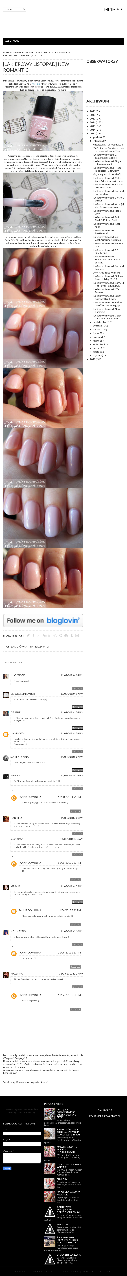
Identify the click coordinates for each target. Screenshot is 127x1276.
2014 (93, 129)
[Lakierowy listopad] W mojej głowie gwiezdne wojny (108, 205)
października (100, 322)
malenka (17, 973)
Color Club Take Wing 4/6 (106, 272)
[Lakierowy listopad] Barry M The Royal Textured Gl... (108, 284)
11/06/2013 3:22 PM (69, 862)
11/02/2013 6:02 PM (72, 756)
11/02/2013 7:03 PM (72, 817)
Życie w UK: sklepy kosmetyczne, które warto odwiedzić (68, 1240)
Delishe (15, 712)
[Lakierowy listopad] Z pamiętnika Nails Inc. (105, 156)
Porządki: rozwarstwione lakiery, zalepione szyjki (66, 1113)
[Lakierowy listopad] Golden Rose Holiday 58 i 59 (108, 277)
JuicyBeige (18, 675)
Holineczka (19, 931)
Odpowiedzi (19, 791)
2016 (93, 122)
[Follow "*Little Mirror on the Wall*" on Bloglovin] (43, 615)
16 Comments (59, 52)
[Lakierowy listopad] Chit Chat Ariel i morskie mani (107, 238)
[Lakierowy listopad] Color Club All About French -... (107, 317)
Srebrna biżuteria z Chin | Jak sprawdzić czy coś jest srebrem (68, 1132)
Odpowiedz (78, 688)
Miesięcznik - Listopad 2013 (108, 144)
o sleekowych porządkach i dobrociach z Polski (68, 1209)
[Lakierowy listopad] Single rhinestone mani (107, 163)
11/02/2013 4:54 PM (72, 712)
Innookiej (35, 84)
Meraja (15, 886)
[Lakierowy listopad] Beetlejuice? (103, 232)
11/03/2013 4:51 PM (69, 796)
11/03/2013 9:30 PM (72, 931)
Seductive (62, 1224)
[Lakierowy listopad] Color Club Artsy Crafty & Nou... (108, 179)
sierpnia (97, 329)
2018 (93, 114)
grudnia (97, 137)
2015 (93, 125)
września (98, 325)
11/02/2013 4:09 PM (72, 675)
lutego (96, 351)
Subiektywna (20, 756)
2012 (93, 359)
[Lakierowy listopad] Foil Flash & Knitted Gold (106, 219)
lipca (95, 333)
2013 (93, 133)
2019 (93, 111)
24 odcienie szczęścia (69, 1255)
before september (23, 693)
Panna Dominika (30, 796)
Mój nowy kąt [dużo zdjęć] (106, 174)
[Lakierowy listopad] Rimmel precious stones (108, 186)
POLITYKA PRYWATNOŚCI (104, 1116)
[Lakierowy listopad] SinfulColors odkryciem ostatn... (106, 259)
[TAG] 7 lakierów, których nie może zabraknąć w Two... (108, 149)
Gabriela (16, 817)
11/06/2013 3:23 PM (69, 910)
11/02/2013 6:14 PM (72, 775)
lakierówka (11, 55)
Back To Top (97, 1271)
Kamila (15, 775)
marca (96, 347)
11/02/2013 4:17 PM (72, 693)
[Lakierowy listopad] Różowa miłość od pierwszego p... (108, 304)
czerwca (97, 336)
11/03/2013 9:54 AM (71, 838)
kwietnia (97, 344)
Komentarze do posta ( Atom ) (32, 1082)
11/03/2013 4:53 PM (72, 886)
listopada (98, 140)
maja (95, 340)
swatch (37, 55)
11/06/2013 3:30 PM (69, 994)
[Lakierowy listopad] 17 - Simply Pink (106, 251)
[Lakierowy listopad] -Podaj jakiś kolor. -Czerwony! (107, 169)
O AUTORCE (105, 1110)
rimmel (26, 55)
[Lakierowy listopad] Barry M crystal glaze (108, 192)
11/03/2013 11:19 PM (71, 973)
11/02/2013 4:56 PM (72, 733)
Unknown (18, 733)
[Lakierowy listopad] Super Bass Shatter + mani (107, 297)
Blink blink (62, 1179)
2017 (93, 118)
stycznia (97, 355)
